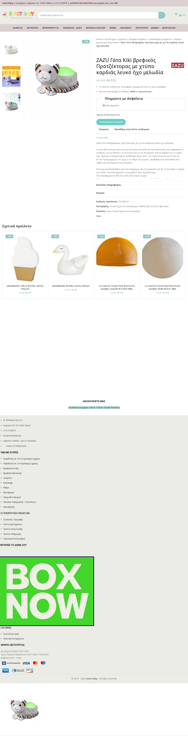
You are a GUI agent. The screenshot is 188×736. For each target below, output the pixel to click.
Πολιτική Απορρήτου (13, 638)
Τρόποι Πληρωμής (12, 533)
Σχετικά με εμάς (11, 633)
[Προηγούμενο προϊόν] (98, 52)
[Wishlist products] (169, 15)
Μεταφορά (8, 492)
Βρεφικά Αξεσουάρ (12, 473)
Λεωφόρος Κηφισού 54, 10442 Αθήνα (34, 3)
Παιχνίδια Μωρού (12, 497)
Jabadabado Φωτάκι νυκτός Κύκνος (71, 285)
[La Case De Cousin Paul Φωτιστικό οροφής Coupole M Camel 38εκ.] (116, 258)
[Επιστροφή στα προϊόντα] (101, 52)
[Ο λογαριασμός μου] (185, 3)
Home (99, 39)
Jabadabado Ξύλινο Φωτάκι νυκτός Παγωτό (25, 287)
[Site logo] (18, 15)
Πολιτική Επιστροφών (14, 538)
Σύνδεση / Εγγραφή (13, 519)
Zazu (108, 211)
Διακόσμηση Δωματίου (160, 39)
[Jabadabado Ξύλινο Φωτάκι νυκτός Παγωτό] (25, 258)
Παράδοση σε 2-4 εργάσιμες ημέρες (20, 463)
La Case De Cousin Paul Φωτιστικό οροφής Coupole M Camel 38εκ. (117, 287)
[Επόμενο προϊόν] (105, 52)
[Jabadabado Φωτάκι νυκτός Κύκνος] (71, 258)
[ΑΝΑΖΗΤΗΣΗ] (161, 15)
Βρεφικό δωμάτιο (138, 39)
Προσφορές (9, 506)
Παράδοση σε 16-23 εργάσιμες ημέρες (21, 458)
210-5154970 (61, 3)
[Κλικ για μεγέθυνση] (28, 115)
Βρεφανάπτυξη (10, 468)
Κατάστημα (110, 39)
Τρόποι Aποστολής (13, 529)
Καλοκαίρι (8, 482)
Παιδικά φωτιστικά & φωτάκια (153, 206)
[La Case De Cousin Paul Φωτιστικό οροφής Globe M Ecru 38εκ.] (162, 258)
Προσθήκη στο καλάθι (111, 122)
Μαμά (6, 487)
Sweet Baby (91, 678)
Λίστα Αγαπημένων (12, 524)
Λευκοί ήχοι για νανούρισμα (123, 206)
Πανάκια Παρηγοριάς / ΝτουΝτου (19, 502)
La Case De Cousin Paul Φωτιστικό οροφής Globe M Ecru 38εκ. (162, 287)
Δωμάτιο (122, 39)
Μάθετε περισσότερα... (141, 91)
